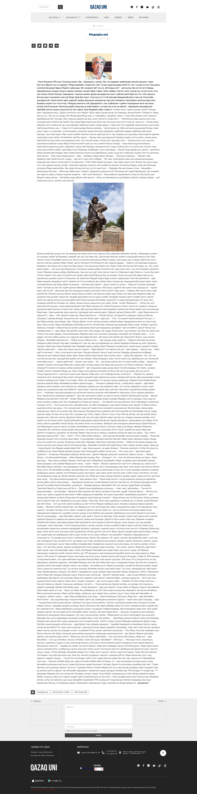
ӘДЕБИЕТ (118, 17)
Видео (130, 17)
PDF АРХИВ (143, 17)
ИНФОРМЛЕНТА (92, 17)
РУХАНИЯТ (100, 26)
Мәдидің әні (42, 692)
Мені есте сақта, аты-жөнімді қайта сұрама (82, 731)
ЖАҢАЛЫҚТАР (72, 17)
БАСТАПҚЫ (53, 17)
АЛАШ (106, 17)
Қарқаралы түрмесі (61, 692)
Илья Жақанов (80, 692)
